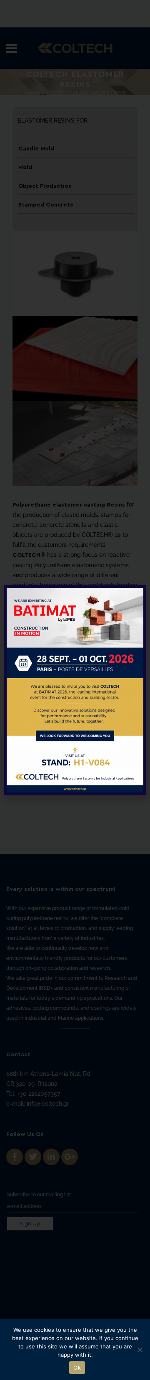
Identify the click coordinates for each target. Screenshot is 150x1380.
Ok (77, 1367)
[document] (75, 690)
